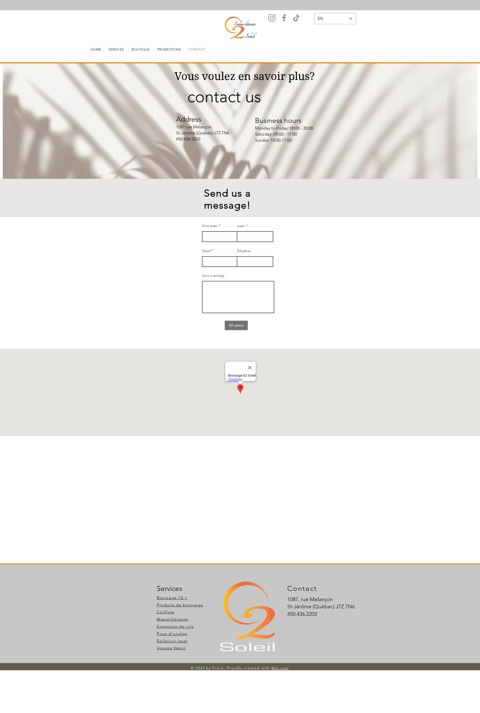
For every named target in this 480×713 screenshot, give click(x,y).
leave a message (213, 275)
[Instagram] (272, 18)
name (240, 226)
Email (206, 250)
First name (210, 226)
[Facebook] (284, 18)
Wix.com (280, 668)
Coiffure (165, 612)
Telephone (244, 250)
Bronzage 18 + (172, 597)
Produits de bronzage (180, 605)
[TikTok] (296, 18)
